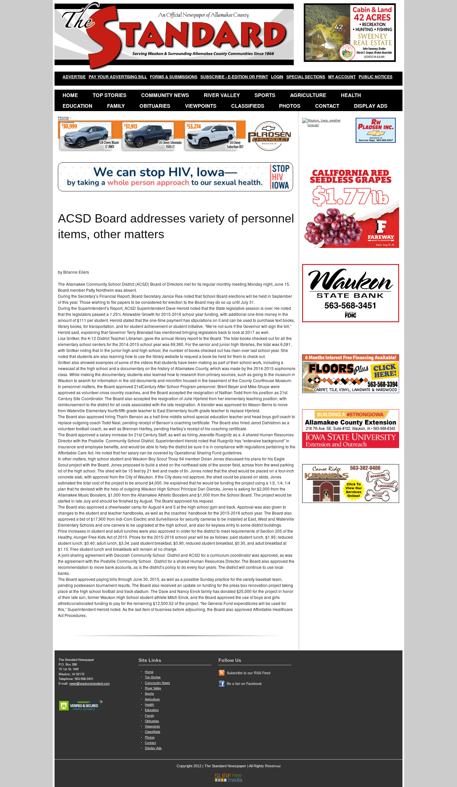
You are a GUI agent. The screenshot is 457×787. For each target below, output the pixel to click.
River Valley (222, 95)
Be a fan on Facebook (244, 683)
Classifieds (247, 105)
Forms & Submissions (173, 77)
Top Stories (109, 95)
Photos (289, 105)
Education (77, 105)
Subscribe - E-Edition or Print (234, 77)
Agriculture (308, 95)
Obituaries (155, 105)
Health (351, 95)
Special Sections (305, 77)
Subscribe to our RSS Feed (248, 672)
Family (116, 105)
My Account (342, 77)
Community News (165, 95)
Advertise (74, 77)
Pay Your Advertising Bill (118, 77)
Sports (265, 95)
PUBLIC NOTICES (375, 77)
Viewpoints (200, 105)
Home (70, 95)
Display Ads (370, 105)
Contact (327, 105)
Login (277, 77)
